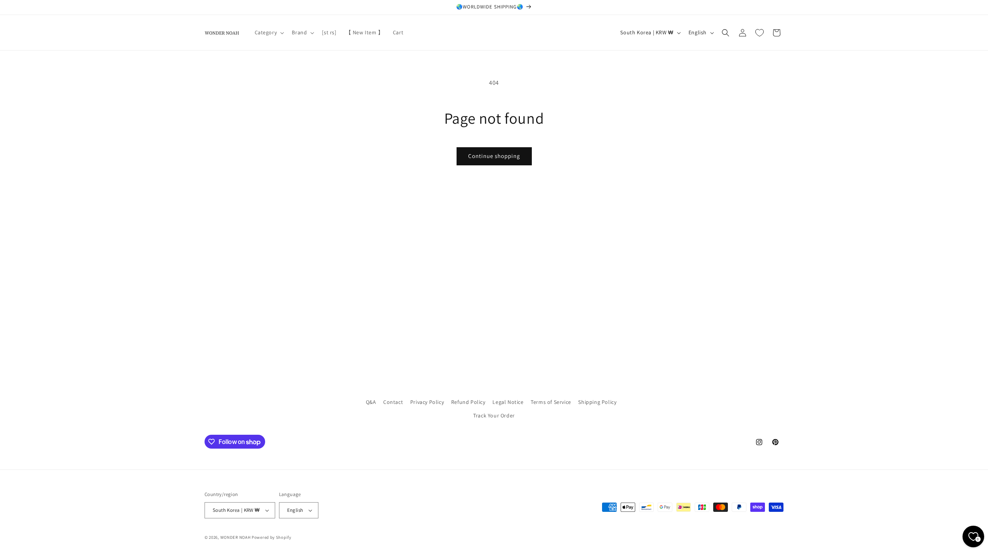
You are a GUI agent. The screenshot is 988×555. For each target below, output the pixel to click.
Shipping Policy (597, 402)
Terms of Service (551, 402)
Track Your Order (494, 415)
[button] (269, 32)
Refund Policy (468, 402)
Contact (393, 402)
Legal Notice (507, 402)
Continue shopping (494, 156)
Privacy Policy (427, 402)
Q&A (371, 402)
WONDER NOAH (235, 537)
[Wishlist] (759, 32)
